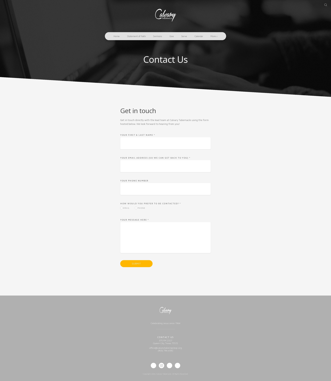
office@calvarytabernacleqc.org (165, 348)
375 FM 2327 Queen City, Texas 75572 (165, 342)
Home (117, 36)
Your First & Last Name (137, 135)
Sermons (157, 36)
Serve (184, 36)
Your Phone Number (134, 180)
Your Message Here (134, 220)
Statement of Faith (136, 36)
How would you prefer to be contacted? (150, 203)
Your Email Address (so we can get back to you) (155, 158)
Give (172, 36)
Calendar (198, 36)
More (213, 36)
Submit (136, 263)
